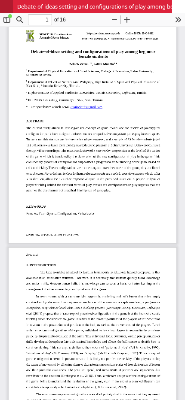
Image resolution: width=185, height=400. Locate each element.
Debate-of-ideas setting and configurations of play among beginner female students (101, 6)
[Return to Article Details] (6, 6)
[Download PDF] (178, 6)
